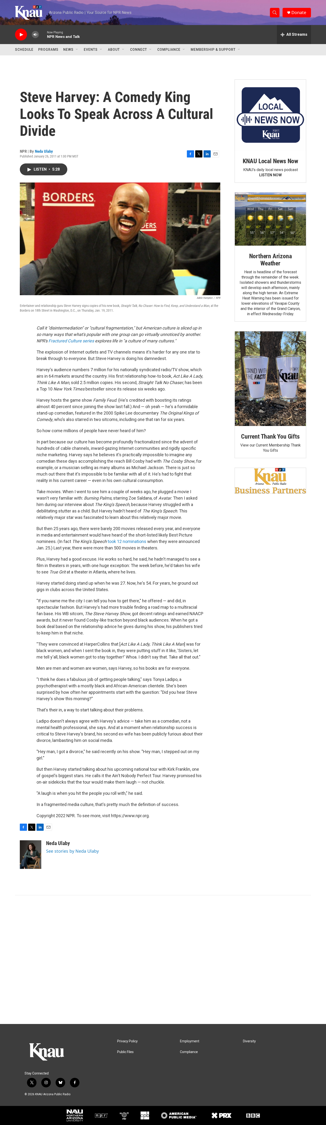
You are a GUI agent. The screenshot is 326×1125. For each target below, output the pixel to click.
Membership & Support (213, 49)
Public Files (125, 1052)
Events (91, 49)
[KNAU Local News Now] (270, 115)
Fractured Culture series (70, 340)
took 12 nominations (127, 541)
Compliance (168, 49)
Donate (298, 12)
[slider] (43, 34)
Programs (48, 49)
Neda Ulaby (44, 151)
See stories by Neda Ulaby (72, 851)
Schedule (24, 49)
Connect (138, 49)
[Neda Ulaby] (30, 854)
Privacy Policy (127, 1041)
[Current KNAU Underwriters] (270, 480)
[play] (21, 34)
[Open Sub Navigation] (77, 49)
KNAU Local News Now (270, 161)
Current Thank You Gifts (270, 436)
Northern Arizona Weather (270, 260)
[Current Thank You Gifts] (270, 378)
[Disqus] (163, 959)
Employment (189, 1041)
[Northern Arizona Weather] (270, 219)
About (114, 49)
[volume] (35, 34)
